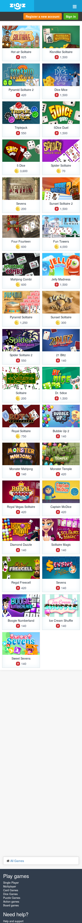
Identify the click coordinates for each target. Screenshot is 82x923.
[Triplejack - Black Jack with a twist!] (21, 112)
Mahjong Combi (21, 279)
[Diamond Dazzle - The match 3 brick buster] (21, 529)
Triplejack (21, 127)
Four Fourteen (21, 241)
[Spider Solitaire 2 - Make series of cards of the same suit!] (21, 340)
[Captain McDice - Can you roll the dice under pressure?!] (61, 492)
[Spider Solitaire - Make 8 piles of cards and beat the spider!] (61, 150)
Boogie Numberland (21, 620)
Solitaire (21, 393)
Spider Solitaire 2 (21, 355)
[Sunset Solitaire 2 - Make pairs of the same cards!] (61, 188)
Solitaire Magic (61, 544)
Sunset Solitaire (61, 317)
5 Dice (21, 165)
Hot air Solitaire (21, 52)
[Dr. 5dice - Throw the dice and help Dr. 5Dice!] (61, 378)
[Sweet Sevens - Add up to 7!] (21, 643)
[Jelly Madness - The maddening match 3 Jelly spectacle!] (61, 264)
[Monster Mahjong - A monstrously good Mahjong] (21, 454)
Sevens (21, 203)
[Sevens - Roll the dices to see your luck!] (21, 188)
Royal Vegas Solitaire (21, 507)
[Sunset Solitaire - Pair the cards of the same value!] (61, 302)
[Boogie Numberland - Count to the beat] (21, 605)
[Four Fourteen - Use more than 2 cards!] (21, 226)
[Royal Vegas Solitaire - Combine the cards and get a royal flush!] (21, 492)
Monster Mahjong (21, 469)
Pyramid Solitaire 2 (21, 90)
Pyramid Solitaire (21, 317)
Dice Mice (60, 90)
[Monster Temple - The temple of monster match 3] (61, 454)
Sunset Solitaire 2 (61, 203)
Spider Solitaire (61, 165)
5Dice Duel (61, 127)
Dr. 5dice (61, 393)
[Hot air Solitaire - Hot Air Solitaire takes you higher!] (21, 37)
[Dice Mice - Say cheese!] (61, 75)
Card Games (10, 890)
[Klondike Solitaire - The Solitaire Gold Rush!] (61, 37)
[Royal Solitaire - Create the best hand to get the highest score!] (21, 416)
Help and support (13, 921)
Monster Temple (61, 469)
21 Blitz (61, 355)
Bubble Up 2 (61, 431)
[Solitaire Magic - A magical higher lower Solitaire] (61, 529)
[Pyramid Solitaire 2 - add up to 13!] (21, 75)
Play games (16, 875)
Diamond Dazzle (21, 544)
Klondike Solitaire (61, 52)
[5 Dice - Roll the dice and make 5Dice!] (21, 150)
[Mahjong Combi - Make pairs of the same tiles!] (21, 264)
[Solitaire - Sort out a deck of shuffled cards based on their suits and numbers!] (21, 378)
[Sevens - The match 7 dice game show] (61, 567)
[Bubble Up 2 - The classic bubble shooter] (61, 416)
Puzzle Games (11, 898)
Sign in (71, 16)
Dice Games (10, 894)
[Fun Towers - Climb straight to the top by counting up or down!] (61, 226)
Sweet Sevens (21, 658)
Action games (11, 901)
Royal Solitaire (21, 431)
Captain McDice (60, 507)
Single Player (11, 882)
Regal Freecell (21, 582)
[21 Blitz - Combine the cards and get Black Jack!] (61, 340)
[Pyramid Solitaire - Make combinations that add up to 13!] (21, 302)
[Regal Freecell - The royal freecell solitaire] (21, 567)
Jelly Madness (61, 279)
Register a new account (43, 16)
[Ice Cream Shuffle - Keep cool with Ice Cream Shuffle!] (61, 605)
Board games (11, 905)
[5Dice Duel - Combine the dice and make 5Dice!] (61, 112)
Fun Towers (61, 241)
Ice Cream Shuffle (61, 620)
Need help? (15, 914)
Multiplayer (9, 886)
